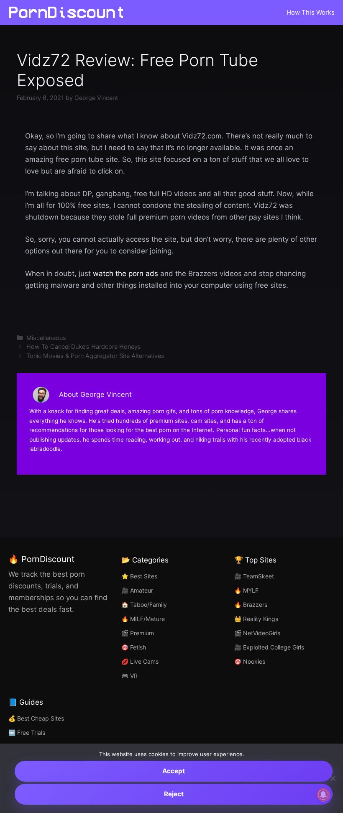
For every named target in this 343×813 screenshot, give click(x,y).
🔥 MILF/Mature (143, 618)
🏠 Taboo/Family (144, 604)
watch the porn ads (125, 273)
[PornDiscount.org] (69, 12)
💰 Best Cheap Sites (36, 718)
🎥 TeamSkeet (254, 576)
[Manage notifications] (323, 794)
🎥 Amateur (137, 590)
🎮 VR (129, 675)
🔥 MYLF (246, 590)
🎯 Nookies (249, 661)
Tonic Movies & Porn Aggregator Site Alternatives (95, 355)
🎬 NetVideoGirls (257, 633)
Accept (173, 771)
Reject (174, 794)
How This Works (311, 12)
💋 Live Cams (140, 661)
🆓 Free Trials (26, 732)
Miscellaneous (46, 337)
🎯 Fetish (133, 647)
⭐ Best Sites (139, 576)
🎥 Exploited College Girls (269, 647)
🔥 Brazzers (250, 604)
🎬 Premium (137, 633)
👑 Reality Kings (256, 618)
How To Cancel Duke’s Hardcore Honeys (83, 346)
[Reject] (332, 778)
